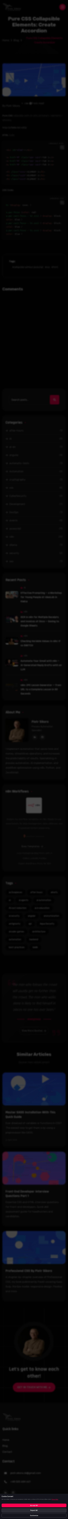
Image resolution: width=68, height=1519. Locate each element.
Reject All (34, 1510)
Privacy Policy (55, 1499)
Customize (34, 1515)
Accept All (34, 1505)
